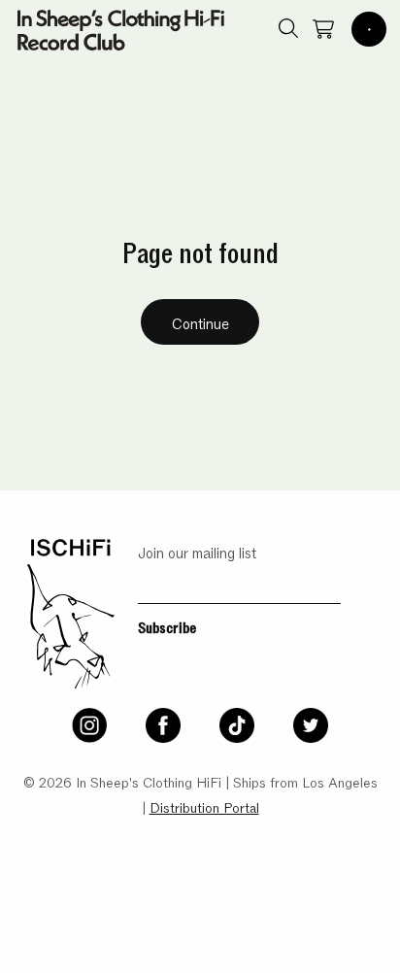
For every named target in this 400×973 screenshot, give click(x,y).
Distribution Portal (204, 806)
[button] (369, 29)
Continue (200, 322)
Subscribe (167, 626)
